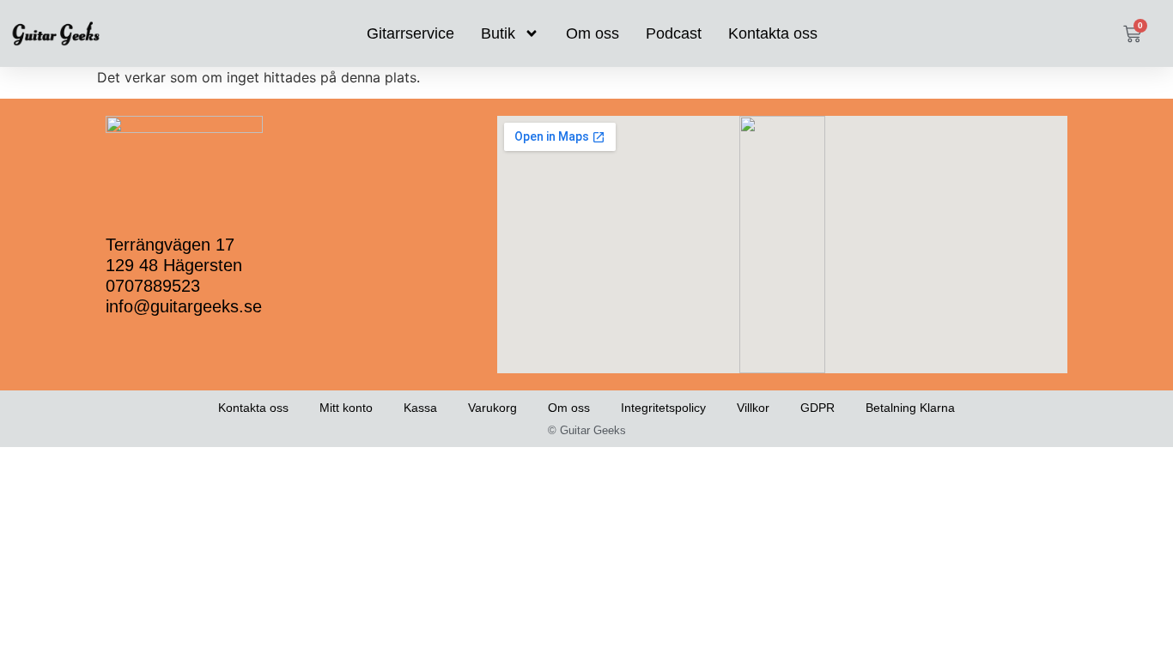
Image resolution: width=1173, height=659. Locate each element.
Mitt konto (346, 407)
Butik (498, 33)
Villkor (753, 407)
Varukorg (492, 407)
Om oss (592, 33)
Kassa (420, 407)
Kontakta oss (772, 33)
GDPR (817, 407)
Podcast (674, 33)
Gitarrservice (410, 33)
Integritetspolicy (663, 407)
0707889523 (153, 285)
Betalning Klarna (910, 407)
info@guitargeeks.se (184, 306)
